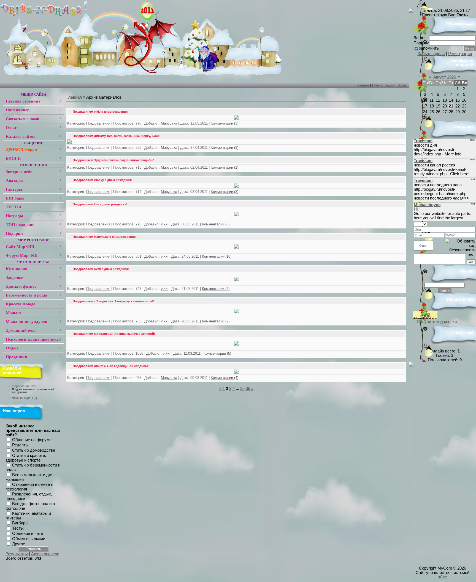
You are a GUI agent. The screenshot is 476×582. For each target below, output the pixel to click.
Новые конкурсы (21, 398)
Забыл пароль (431, 54)
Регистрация (384, 85)
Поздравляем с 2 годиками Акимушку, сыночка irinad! (113, 301)
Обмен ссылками (28, 539)
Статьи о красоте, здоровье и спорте (26, 458)
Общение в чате (27, 533)
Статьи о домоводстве (33, 450)
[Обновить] (473, 223)
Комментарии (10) (216, 256)
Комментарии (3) (224, 123)
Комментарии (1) (224, 167)
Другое (18, 544)
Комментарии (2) (215, 289)
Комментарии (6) (215, 224)
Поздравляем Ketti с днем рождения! (101, 269)
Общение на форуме (32, 440)
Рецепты (20, 445)
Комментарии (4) (224, 378)
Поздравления (19, 386)
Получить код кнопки (437, 321)
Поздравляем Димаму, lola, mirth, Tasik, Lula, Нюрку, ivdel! (116, 136)
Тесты (18, 528)
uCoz (442, 577)
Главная (362, 85)
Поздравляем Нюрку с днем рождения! (102, 180)
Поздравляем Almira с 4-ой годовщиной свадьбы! (111, 366)
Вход (401, 85)
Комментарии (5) (217, 353)
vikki (164, 224)
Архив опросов (45, 554)
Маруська (169, 123)
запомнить (429, 48)
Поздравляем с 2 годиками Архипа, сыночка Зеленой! (114, 333)
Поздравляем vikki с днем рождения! (101, 111)
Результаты (17, 554)
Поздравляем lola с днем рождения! (100, 204)
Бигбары (20, 523)
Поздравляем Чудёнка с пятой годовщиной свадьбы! (113, 160)
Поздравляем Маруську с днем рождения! (105, 236)
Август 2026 (444, 77)
